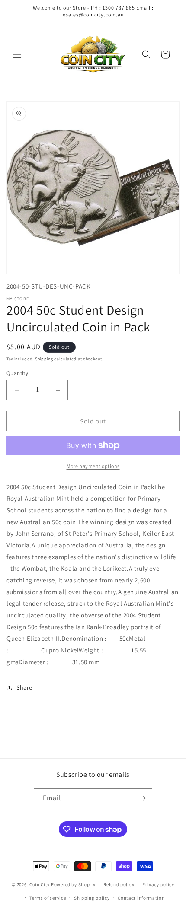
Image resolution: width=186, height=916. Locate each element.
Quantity (17, 373)
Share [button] (24, 687)
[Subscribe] (142, 798)
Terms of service (47, 898)
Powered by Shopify (73, 884)
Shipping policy (92, 898)
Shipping (44, 359)
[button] (17, 54)
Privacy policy (158, 884)
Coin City (39, 884)
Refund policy (118, 884)
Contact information (141, 898)
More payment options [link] (93, 466)
